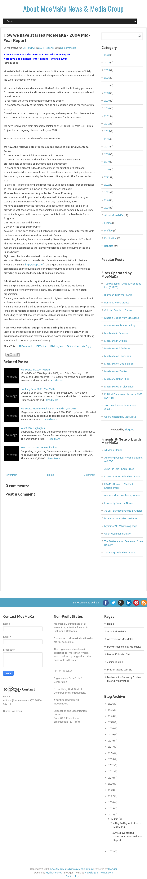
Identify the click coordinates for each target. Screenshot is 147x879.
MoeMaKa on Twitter (115, 371)
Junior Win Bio (115, 662)
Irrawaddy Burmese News (118, 503)
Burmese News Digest (116, 302)
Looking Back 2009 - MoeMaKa (38, 389)
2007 (107, 85)
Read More (57, 380)
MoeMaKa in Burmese (116, 333)
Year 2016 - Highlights (33, 428)
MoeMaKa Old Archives (117, 348)
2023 (107, 192)
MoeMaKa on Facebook (117, 356)
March (115, 818)
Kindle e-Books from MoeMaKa (121, 317)
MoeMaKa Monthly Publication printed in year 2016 (48, 408)
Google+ (58, 346)
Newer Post (11, 474)
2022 (107, 184)
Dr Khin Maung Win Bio (119, 669)
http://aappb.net (34, 264)
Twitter (43, 346)
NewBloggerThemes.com (99, 872)
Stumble (73, 346)
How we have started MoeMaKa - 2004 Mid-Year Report (47, 37)
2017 (107, 146)
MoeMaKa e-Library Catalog (119, 325)
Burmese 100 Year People (118, 295)
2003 (107, 54)
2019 (107, 161)
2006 (107, 77)
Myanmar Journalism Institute (120, 518)
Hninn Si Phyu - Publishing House (122, 495)
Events (108, 223)
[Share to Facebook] (18, 355)
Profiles (108, 230)
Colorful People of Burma (118, 310)
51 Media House (113, 450)
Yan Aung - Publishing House (120, 552)
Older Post (89, 474)
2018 (107, 154)
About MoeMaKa (113, 215)
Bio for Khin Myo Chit (118, 654)
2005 (107, 70)
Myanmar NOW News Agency (120, 526)
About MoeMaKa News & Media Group (73, 8)
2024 (107, 200)
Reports (49, 47)
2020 (107, 169)
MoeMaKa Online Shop (117, 379)
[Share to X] (14, 355)
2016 (107, 138)
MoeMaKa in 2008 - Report (35, 369)
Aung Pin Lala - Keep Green (119, 468)
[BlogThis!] (11, 355)
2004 (41, 47)
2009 (107, 100)
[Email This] (7, 355)
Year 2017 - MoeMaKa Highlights (39, 447)
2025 (107, 207)
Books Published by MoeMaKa (124, 646)
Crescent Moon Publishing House (122, 476)
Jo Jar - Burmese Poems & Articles (123, 510)
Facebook (27, 346)
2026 (111, 703)
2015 (107, 131)
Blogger (129, 429)
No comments (68, 47)
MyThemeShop (54, 872)
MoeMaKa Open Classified (119, 386)
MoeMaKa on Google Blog (119, 363)
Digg (88, 346)
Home (50, 474)
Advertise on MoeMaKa (120, 639)
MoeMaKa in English (115, 340)
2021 (107, 177)
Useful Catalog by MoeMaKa (120, 416)
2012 (107, 123)
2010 (107, 108)
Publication (110, 238)
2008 (107, 93)
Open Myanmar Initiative (117, 533)
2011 (107, 116)
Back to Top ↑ (73, 876)
